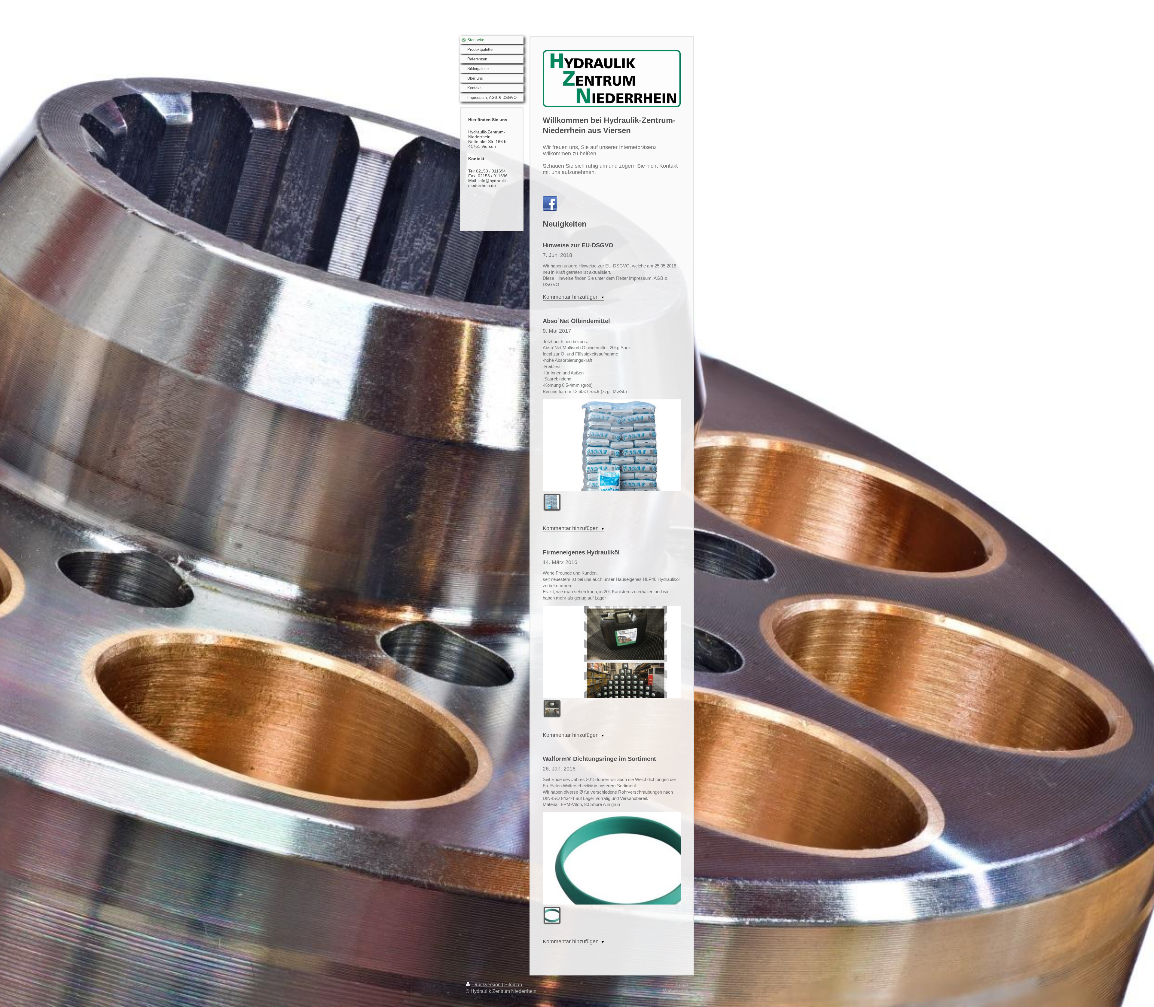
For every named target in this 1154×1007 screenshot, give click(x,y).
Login (682, 984)
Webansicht (675, 991)
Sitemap (513, 984)
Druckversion (486, 984)
